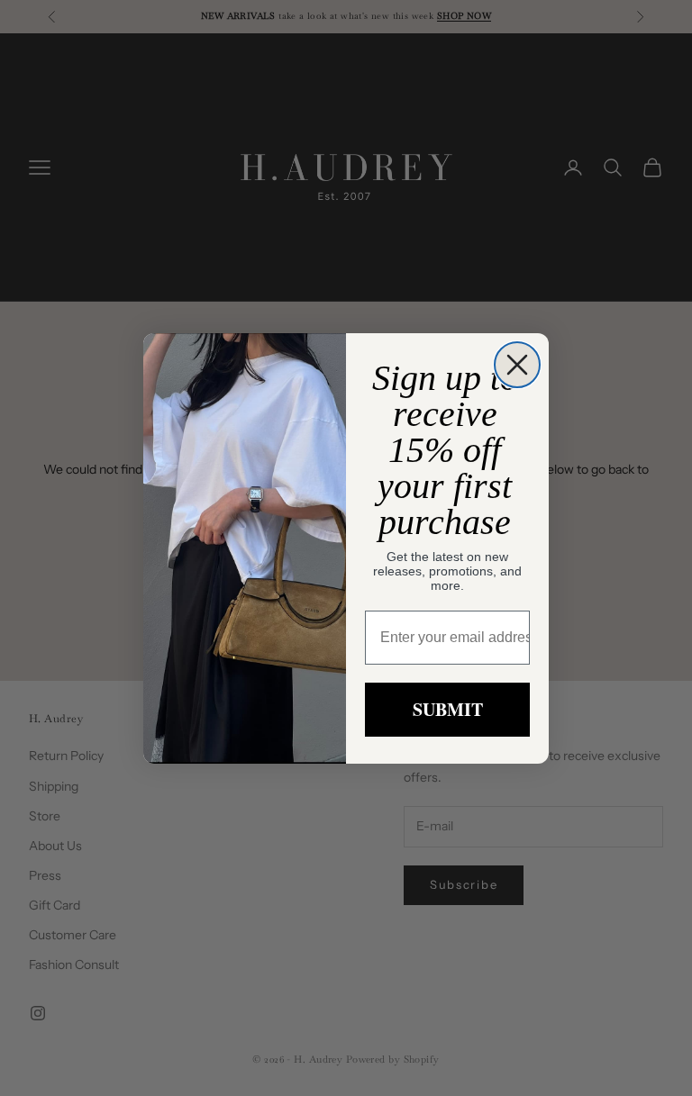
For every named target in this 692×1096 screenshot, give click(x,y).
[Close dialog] (517, 364)
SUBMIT (448, 709)
